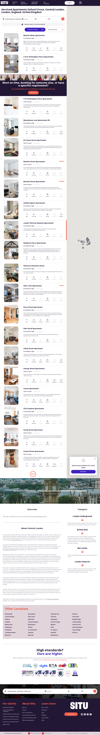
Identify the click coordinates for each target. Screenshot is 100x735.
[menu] (80, 3)
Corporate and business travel (11, 716)
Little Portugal (55, 622)
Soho (52, 627)
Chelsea (74, 614)
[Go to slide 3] (8, 50)
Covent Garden (9, 616)
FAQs (43, 720)
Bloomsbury (31, 614)
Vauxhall (53, 632)
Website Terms (69, 733)
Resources (44, 710)
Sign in (70, 3)
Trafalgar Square (10, 632)
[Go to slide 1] (6, 50)
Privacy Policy (75, 733)
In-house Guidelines (83, 733)
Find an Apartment (24, 2)
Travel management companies (8, 710)
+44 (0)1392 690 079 (8, 733)
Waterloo (8, 635)
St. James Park (32, 630)
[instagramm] (88, 714)
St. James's (54, 630)
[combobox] (11, 19)
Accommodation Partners (29, 715)
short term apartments (53, 599)
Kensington (54, 619)
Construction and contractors (10, 719)
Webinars (44, 715)
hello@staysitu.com (17, 733)
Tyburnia (30, 632)
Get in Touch (45, 707)
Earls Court (31, 616)
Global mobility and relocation (11, 714)
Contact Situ (15, 2)
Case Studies (45, 717)
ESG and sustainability (28, 720)
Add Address (83, 471)
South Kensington (77, 627)
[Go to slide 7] (12, 50)
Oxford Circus (76, 624)
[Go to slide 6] (11, 50)
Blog (43, 712)
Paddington (8, 627)
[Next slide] (21, 42)
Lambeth (7, 622)
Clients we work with (8, 707)
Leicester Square (33, 622)
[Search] (62, 18)
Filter (33, 29)
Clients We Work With (34, 2)
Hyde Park (31, 619)
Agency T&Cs (6, 724)
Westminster (54, 635)
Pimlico (30, 627)
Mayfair (53, 624)
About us (24, 707)
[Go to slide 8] (13, 50)
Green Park (75, 616)
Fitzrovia (53, 616)
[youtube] (82, 714)
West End (30, 635)
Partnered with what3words (35, 733)
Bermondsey (8, 614)
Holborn (7, 619)
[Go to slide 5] (10, 50)
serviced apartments (16, 540)
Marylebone (31, 624)
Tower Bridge (76, 630)
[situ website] (4, 3)
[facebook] (91, 714)
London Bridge (76, 622)
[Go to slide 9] (14, 50)
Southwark (8, 630)
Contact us (33, 92)
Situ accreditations (27, 712)
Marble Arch (8, 624)
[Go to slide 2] (7, 50)
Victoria (74, 632)
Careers (24, 710)
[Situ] (79, 709)
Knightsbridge (76, 619)
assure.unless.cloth (47, 733)
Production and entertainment (11, 721)
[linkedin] (85, 714)
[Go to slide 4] (9, 50)
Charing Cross (55, 614)
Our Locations (46, 2)
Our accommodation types (29, 717)
